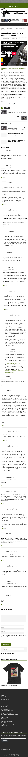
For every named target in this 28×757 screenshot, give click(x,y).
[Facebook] (13, 6)
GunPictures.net (4, 711)
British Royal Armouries (5, 694)
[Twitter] (15, 6)
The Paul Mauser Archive (6, 722)
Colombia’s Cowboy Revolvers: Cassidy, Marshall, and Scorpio (16, 127)
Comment (3, 614)
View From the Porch (5, 699)
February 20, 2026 (12, 129)
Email (2, 627)
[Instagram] (18, 6)
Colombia (7, 107)
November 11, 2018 (6, 38)
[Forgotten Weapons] (14, 16)
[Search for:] (14, 649)
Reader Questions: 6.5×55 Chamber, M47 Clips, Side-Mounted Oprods (16, 141)
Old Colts (3, 720)
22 (19, 38)
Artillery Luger (4, 706)
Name (2, 624)
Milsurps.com (4, 715)
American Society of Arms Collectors (8, 705)
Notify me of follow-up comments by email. (12, 639)
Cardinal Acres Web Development (17, 755)
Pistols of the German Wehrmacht (7, 721)
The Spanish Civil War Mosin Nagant (8, 724)
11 (22, 142)
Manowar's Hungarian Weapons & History (9, 714)
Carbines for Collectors (5, 709)
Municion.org (3, 718)
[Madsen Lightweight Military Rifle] (4, 135)
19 (23, 129)
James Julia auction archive (6, 713)
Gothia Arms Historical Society (7, 710)
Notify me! (5, 740)
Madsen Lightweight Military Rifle (15, 133)
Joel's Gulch (3, 698)
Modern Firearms (4, 717)
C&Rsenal (3, 707)
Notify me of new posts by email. (10, 641)
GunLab (2, 695)
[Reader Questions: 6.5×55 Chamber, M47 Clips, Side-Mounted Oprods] (4, 142)
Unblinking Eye (4, 725)
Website (3, 631)
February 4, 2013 (11, 135)
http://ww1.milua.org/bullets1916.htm (13, 363)
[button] (26, 4)
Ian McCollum (14, 38)
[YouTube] (10, 6)
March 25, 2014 (11, 142)
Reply (3, 161)
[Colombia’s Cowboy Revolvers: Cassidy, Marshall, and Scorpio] (4, 128)
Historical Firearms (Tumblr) (6, 696)
